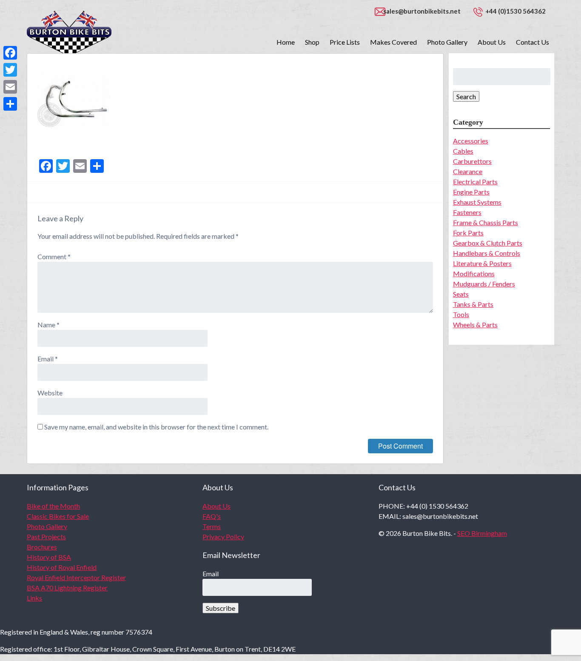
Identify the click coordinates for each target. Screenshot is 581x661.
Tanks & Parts (473, 304)
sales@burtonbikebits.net (422, 11)
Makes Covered (393, 42)
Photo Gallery (447, 42)
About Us (492, 42)
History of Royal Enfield (62, 567)
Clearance (467, 171)
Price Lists (345, 42)
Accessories (470, 141)
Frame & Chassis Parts (485, 222)
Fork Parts (468, 233)
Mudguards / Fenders (484, 284)
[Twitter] (10, 69)
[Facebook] (10, 52)
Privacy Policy (223, 536)
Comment (54, 256)
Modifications (474, 273)
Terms (211, 526)
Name (48, 324)
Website (50, 393)
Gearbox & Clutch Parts (487, 243)
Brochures (42, 547)
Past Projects (46, 536)
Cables (463, 151)
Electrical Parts (475, 181)
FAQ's (211, 516)
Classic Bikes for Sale (58, 516)
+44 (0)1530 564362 (515, 11)
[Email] (10, 86)
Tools (461, 314)
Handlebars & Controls (486, 253)
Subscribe (220, 608)
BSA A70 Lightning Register (67, 588)
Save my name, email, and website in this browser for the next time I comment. (156, 427)
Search (466, 96)
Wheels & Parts (475, 324)
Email (47, 359)
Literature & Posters (482, 263)
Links (34, 598)
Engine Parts (471, 192)
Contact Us (532, 42)
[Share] (10, 103)
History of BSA (49, 557)
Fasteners (467, 212)
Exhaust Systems (477, 202)
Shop (312, 42)
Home (285, 42)
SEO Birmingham (482, 533)
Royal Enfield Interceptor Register (76, 577)
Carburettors (472, 161)
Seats (461, 294)
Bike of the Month (53, 506)
